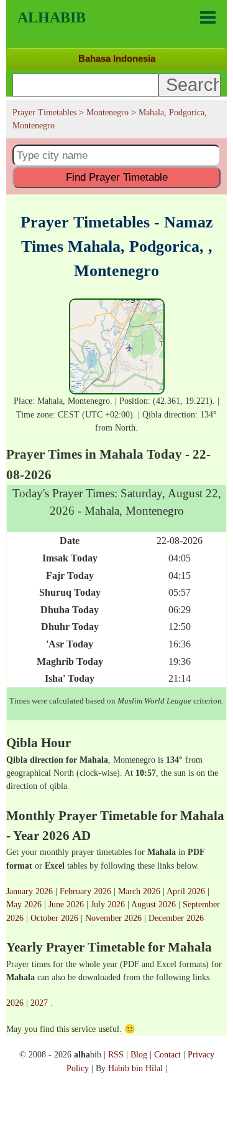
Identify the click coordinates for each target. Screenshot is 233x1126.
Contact (167, 1054)
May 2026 (24, 904)
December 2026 (176, 918)
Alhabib (51, 17)
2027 (39, 1003)
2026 (15, 1003)
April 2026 (186, 891)
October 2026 (54, 918)
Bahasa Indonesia (116, 58)
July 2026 (108, 904)
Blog (138, 1054)
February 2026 (85, 891)
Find (117, 177)
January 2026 (29, 891)
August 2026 (153, 904)
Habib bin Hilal (135, 1068)
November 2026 (113, 918)
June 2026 (66, 904)
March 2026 (139, 891)
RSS (116, 1054)
